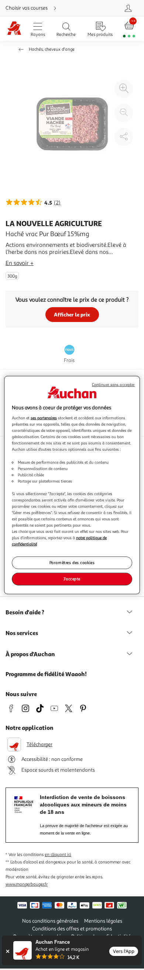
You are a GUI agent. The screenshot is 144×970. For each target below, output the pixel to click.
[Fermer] (7, 951)
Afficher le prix (72, 314)
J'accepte (72, 578)
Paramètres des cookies (72, 562)
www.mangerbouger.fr (27, 884)
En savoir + (20, 263)
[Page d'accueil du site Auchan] (14, 28)
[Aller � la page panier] (129, 28)
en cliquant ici (58, 854)
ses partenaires (44, 417)
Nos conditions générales (50, 921)
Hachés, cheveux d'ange (52, 49)
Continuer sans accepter (113, 384)
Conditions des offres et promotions (72, 929)
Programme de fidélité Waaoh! (46, 674)
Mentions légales (103, 921)
